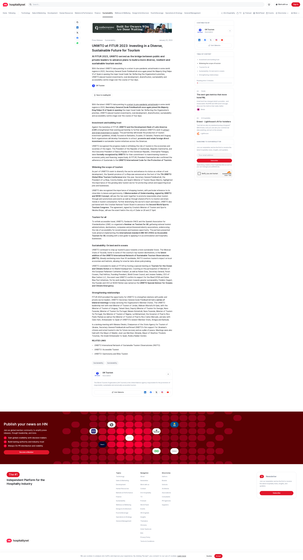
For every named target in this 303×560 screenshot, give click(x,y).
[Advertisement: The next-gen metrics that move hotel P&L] (198, 109)
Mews (203, 109)
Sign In (295, 4)
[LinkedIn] (145, 392)
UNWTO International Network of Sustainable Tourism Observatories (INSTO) (127, 345)
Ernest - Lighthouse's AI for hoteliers (214, 121)
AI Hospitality (205, 118)
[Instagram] (162, 392)
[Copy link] (77, 22)
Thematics (144, 521)
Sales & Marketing (39, 13)
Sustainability (107, 13)
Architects (165, 488)
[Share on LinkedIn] (77, 27)
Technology (25, 13)
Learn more (181, 556)
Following (12, 13)
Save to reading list (103, 95)
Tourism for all (204, 67)
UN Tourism (100, 86)
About (142, 476)
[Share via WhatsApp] (77, 43)
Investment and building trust (209, 59)
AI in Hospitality (229, 13)
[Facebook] (150, 392)
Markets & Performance (84, 13)
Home (5, 13)
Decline (209, 556)
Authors (164, 476)
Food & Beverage (157, 13)
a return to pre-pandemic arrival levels (142, 104)
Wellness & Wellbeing (122, 13)
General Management (192, 13)
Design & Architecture (140, 13)
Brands (164, 480)
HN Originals (144, 513)
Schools (165, 484)
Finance (98, 13)
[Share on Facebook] (77, 38)
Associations (166, 493)
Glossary (143, 525)
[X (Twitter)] (156, 392)
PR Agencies (166, 501)
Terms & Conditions (147, 541)
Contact (143, 488)
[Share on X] (77, 33)
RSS (141, 533)
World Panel (260, 13)
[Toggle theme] (269, 4)
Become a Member (26, 452)
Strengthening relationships (208, 75)
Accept (218, 556)
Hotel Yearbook (145, 529)
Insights (143, 517)
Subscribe (214, 160)
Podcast (248, 13)
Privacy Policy (145, 537)
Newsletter (144, 480)
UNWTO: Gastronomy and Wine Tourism (111, 354)
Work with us (283, 4)
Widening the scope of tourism (210, 63)
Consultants (166, 497)
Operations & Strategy (173, 13)
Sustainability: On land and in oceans (211, 71)
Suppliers (165, 505)
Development (53, 13)
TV (240, 13)
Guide (203, 91)
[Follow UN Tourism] (168, 374)
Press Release (97, 40)
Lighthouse (205, 133)
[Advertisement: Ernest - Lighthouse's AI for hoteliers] (198, 133)
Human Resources (66, 13)
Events (271, 13)
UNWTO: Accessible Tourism (106, 349)
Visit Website (119, 392)
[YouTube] (167, 392)
